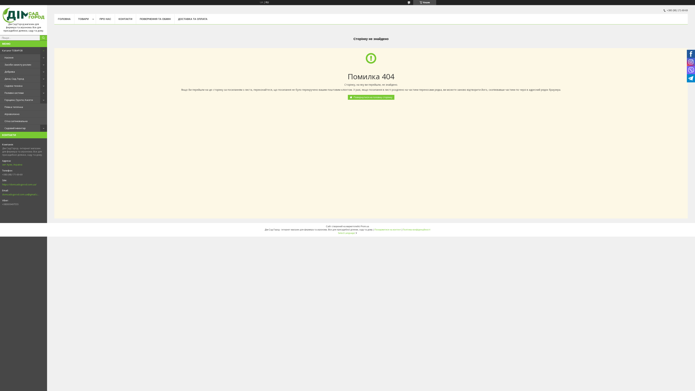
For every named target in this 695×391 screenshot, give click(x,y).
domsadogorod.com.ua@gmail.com (20, 194)
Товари (83, 19)
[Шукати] (43, 38)
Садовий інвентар (15, 128)
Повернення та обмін (155, 19)
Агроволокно (12, 114)
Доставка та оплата (192, 19)
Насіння (9, 57)
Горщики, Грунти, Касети (19, 100)
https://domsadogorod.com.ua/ (19, 184)
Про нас (105, 19)
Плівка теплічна (14, 107)
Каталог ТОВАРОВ (12, 50)
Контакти (125, 19)
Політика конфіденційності (416, 229)
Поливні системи (14, 92)
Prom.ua (365, 226)
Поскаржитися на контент (387, 229)
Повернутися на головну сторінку (373, 97)
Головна (64, 19)
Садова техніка (13, 85)
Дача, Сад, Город (14, 78)
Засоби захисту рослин (18, 64)
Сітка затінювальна (16, 121)
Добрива (10, 71)
